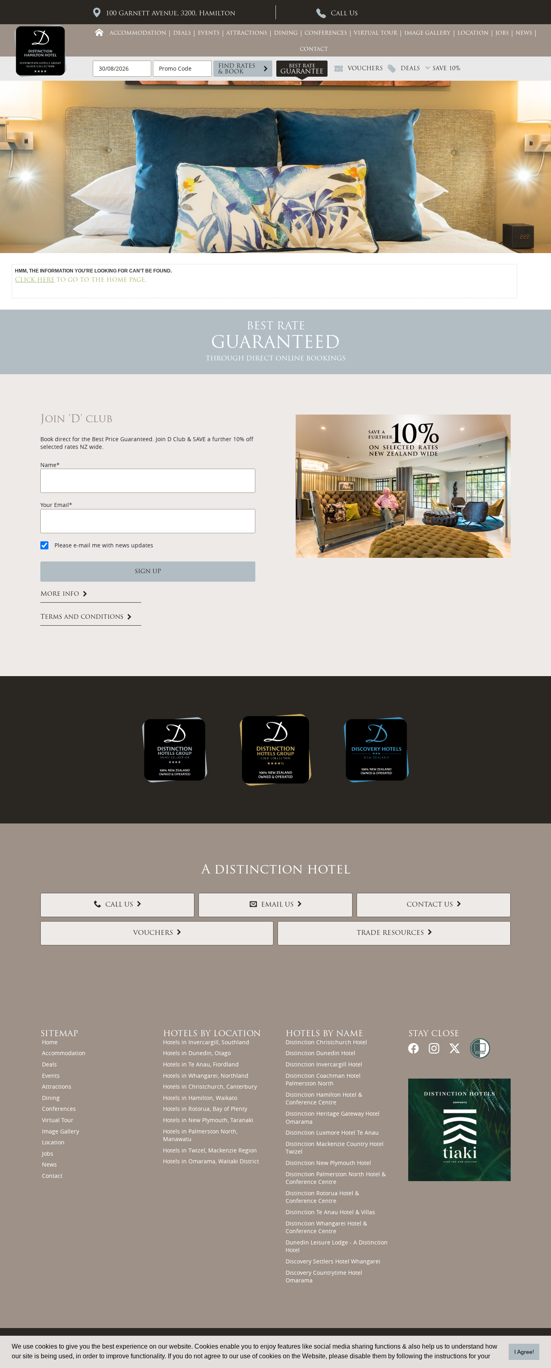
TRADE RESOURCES (390, 933)
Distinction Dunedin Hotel (320, 1053)
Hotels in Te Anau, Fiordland (201, 1064)
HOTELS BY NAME (324, 1034)
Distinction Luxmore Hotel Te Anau (332, 1132)
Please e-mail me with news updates (103, 545)
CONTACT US (430, 905)
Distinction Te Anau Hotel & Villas (330, 1212)
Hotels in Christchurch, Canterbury (210, 1086)
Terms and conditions (81, 617)
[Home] (99, 32)
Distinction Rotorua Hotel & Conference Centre (322, 1197)
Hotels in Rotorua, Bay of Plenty (205, 1108)
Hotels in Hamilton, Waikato (200, 1098)
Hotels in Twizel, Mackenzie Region (210, 1150)
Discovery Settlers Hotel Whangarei (333, 1261)
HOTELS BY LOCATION (212, 1034)
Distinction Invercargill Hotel (324, 1064)
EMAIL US (277, 905)
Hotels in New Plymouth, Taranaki (208, 1120)
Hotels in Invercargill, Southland (206, 1042)
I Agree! (524, 1352)
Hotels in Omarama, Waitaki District (211, 1161)
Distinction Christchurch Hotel (326, 1042)
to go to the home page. (80, 280)
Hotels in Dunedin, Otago (197, 1053)
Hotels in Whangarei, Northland (205, 1075)
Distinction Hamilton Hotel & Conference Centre (324, 1098)
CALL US (119, 905)
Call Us (344, 13)
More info (59, 594)
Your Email (54, 505)
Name (48, 465)
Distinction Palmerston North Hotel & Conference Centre (336, 1178)
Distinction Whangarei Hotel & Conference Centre (326, 1227)
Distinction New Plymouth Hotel (328, 1163)
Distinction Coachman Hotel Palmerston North (323, 1079)
